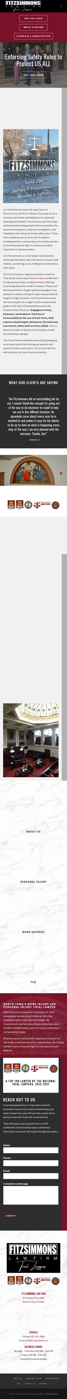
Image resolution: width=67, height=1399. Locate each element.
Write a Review (33, 1322)
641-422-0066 (33, 18)
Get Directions (33, 1312)
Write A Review (33, 27)
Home (7, 1378)
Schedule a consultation (34, 36)
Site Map (43, 1384)
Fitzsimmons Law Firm (15, 213)
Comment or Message (16, 1183)
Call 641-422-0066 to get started (31, 362)
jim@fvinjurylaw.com (37, 1340)
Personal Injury (36, 278)
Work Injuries (52, 1378)
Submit (11, 1215)
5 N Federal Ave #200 (33, 1297)
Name (7, 1145)
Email (7, 1170)
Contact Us (29, 1384)
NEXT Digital (52, 1394)
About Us (18, 1378)
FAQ (18, 1384)
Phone (7, 1157)
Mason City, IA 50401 (33, 1301)
